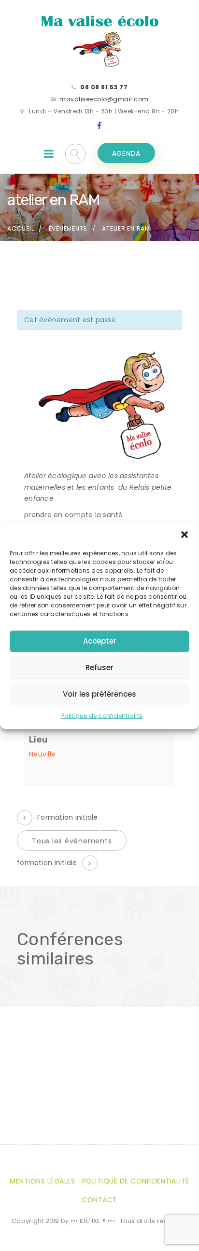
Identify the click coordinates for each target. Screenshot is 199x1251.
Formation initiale (67, 817)
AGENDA (126, 153)
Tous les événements (72, 841)
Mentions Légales (42, 1181)
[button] (184, 534)
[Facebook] (99, 126)
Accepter (99, 641)
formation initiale (47, 862)
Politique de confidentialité (101, 716)
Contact (99, 1200)
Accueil (20, 228)
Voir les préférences (99, 694)
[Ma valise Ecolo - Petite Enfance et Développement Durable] (99, 40)
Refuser (99, 667)
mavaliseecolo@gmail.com (104, 99)
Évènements (68, 228)
